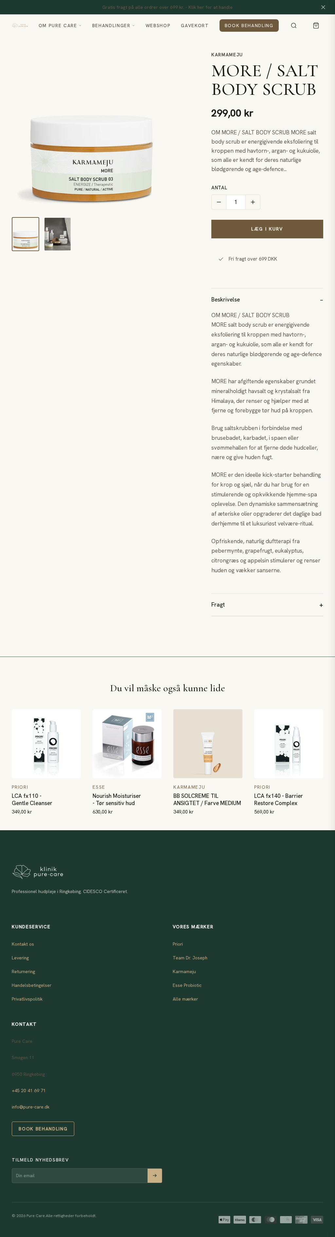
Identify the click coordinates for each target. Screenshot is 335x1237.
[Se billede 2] (57, 234)
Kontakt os (23, 944)
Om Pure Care (58, 25)
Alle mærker (185, 999)
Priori (178, 944)
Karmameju (227, 55)
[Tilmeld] (155, 1176)
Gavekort (195, 25)
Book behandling (249, 25)
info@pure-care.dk (30, 1107)
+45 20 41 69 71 (29, 1090)
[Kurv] (316, 25)
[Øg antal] (253, 202)
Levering (20, 958)
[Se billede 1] (25, 234)
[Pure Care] (20, 25)
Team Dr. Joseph (190, 958)
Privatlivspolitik (27, 999)
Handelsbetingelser (31, 985)
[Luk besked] (323, 7)
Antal (219, 187)
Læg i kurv (267, 229)
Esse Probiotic (187, 985)
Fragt (218, 604)
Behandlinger (111, 25)
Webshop (158, 25)
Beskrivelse (225, 299)
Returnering (23, 971)
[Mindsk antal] (219, 202)
